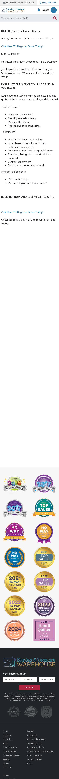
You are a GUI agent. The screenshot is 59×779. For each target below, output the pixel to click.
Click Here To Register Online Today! (22, 46)
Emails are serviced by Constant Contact (34, 700)
